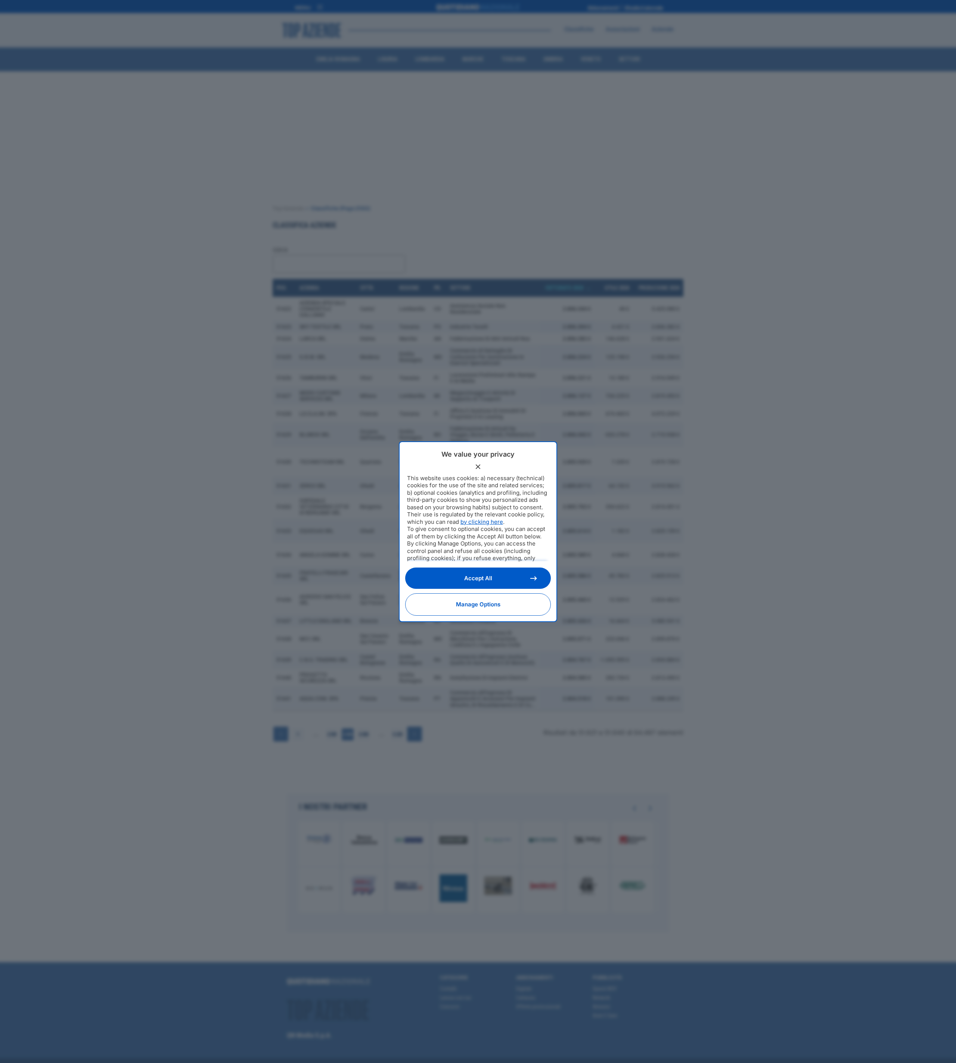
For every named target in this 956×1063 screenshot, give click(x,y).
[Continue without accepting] (478, 467)
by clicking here (481, 521)
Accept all (478, 578)
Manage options (478, 604)
